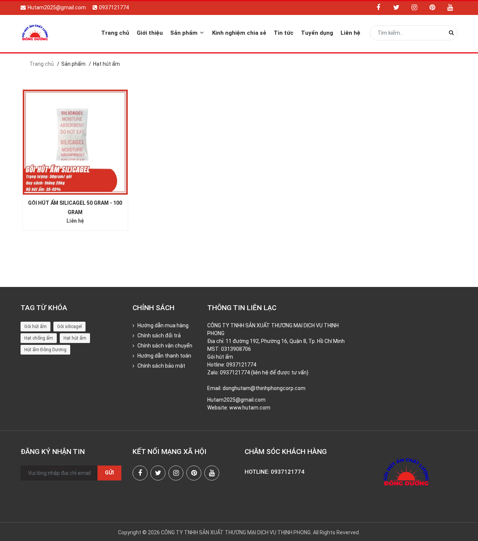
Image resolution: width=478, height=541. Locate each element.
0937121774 (114, 7)
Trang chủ (115, 33)
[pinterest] (432, 7)
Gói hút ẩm (35, 326)
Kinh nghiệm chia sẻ (239, 33)
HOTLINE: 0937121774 (274, 472)
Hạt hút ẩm (74, 338)
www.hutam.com (249, 408)
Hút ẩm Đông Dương (45, 349)
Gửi (109, 473)
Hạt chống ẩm (38, 338)
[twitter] (396, 7)
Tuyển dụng (317, 33)
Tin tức (284, 33)
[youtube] (450, 7)
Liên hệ (350, 33)
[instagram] (414, 7)
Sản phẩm (184, 33)
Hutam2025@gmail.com (57, 7)
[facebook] (378, 7)
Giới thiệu (150, 33)
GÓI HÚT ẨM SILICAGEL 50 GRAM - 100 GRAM (75, 207)
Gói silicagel (69, 326)
